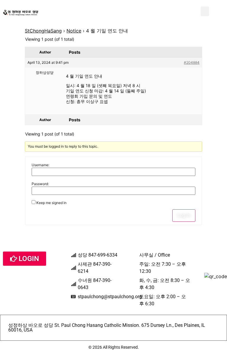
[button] (205, 11)
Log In (183, 215)
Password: (40, 184)
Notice (74, 31)
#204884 (192, 62)
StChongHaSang (43, 31)
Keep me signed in (51, 203)
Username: (40, 165)
